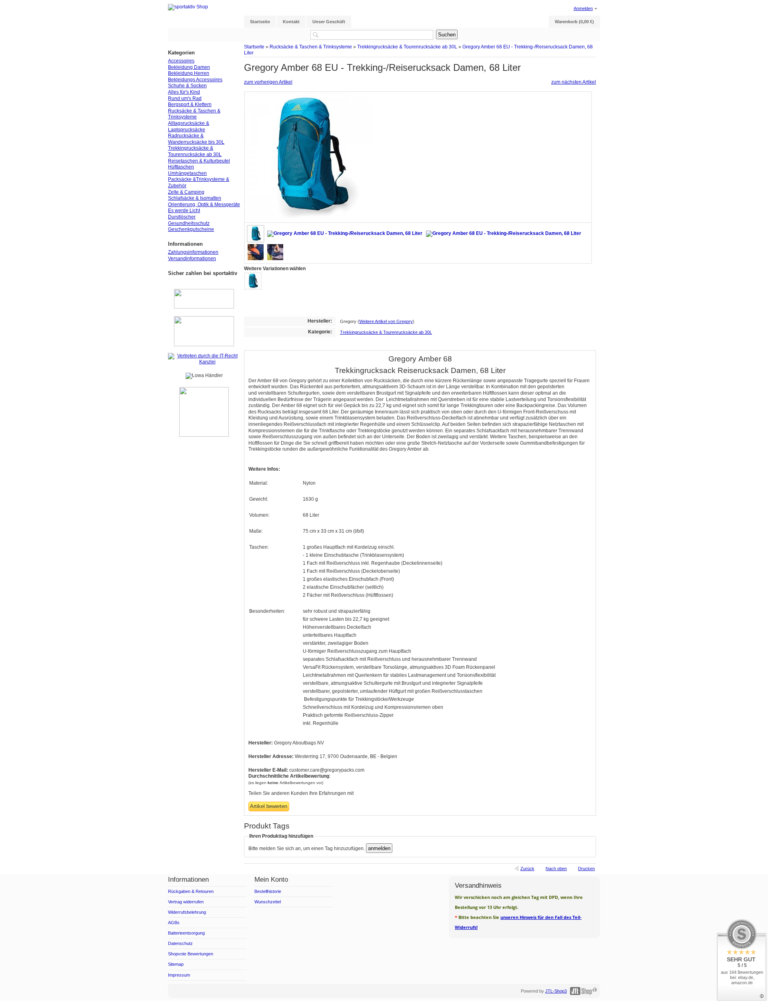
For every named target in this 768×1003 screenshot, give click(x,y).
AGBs (174, 922)
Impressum (179, 975)
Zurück (527, 868)
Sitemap (176, 964)
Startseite (254, 46)
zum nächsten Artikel (573, 82)
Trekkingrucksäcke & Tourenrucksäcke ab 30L (407, 46)
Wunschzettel (267, 901)
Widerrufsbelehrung (187, 912)
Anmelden (583, 8)
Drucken (586, 868)
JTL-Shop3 (556, 991)
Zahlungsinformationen (193, 252)
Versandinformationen (192, 258)
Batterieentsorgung (186, 933)
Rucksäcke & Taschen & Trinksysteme (311, 46)
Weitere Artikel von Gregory (386, 321)
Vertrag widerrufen (186, 901)
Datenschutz (180, 943)
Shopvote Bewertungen (190, 953)
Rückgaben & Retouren (191, 891)
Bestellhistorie (267, 891)
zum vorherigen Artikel (268, 82)
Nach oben (556, 868)
